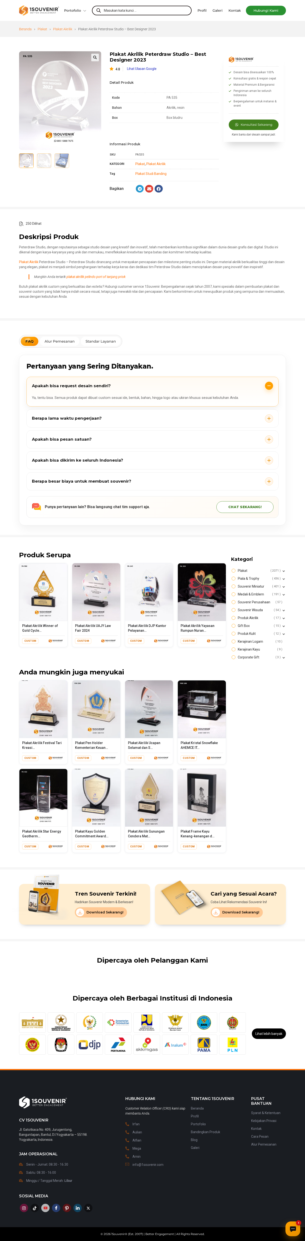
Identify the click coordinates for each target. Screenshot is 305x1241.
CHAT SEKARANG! (245, 507)
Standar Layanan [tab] (101, 341)
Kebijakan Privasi (263, 1121)
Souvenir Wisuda (259, 610)
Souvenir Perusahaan (259, 602)
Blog (194, 1140)
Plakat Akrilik (62, 29)
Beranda (25, 29)
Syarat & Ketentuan (265, 1113)
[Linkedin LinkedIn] (77, 1208)
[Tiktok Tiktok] (34, 1208)
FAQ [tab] (29, 341)
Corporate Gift (259, 657)
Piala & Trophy (259, 578)
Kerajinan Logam (259, 641)
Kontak (256, 1129)
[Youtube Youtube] (45, 1208)
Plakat (42, 29)
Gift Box (259, 626)
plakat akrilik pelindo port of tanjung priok (96, 277)
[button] (266, 10)
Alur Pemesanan (263, 1144)
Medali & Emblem (259, 594)
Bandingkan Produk (205, 1132)
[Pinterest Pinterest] (67, 1208)
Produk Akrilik (259, 618)
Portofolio (72, 10)
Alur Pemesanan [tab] (60, 341)
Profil (195, 1116)
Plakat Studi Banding (151, 174)
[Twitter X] (88, 1208)
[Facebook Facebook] (56, 1208)
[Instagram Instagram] (24, 1208)
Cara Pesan (260, 1136)
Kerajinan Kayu (259, 649)
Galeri (195, 1148)
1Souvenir (118, 1234)
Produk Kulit (259, 634)
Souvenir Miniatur (259, 586)
